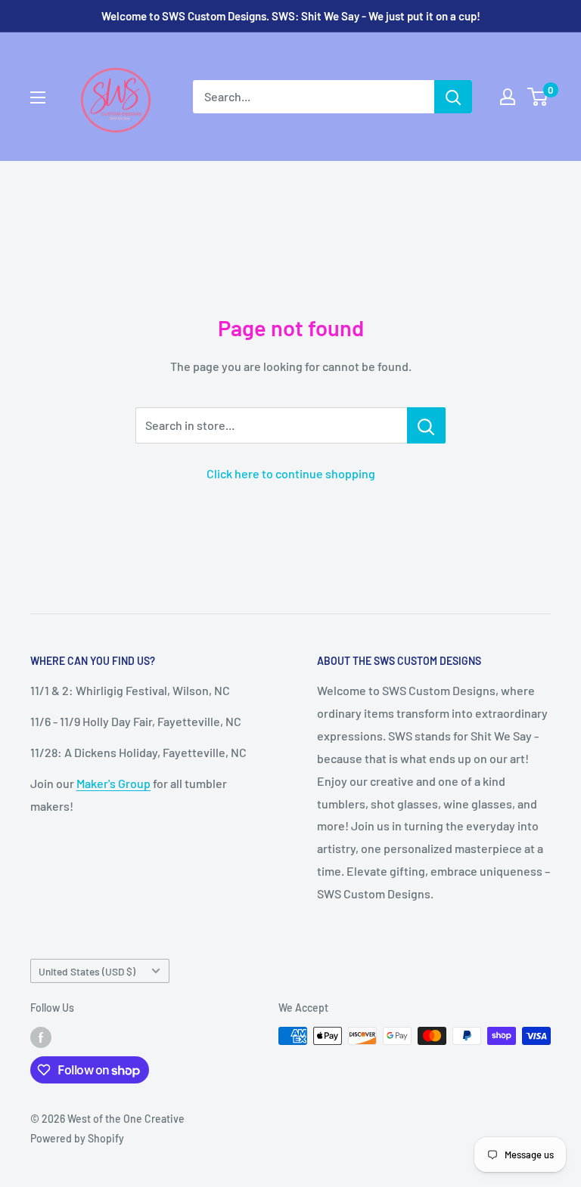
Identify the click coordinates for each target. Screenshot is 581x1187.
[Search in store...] (426, 425)
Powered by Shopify (77, 1138)
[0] (538, 97)
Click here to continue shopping (291, 473)
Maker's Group (113, 783)
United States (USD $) (87, 971)
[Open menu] (37, 97)
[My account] (507, 96)
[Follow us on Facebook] (40, 1037)
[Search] (453, 96)
